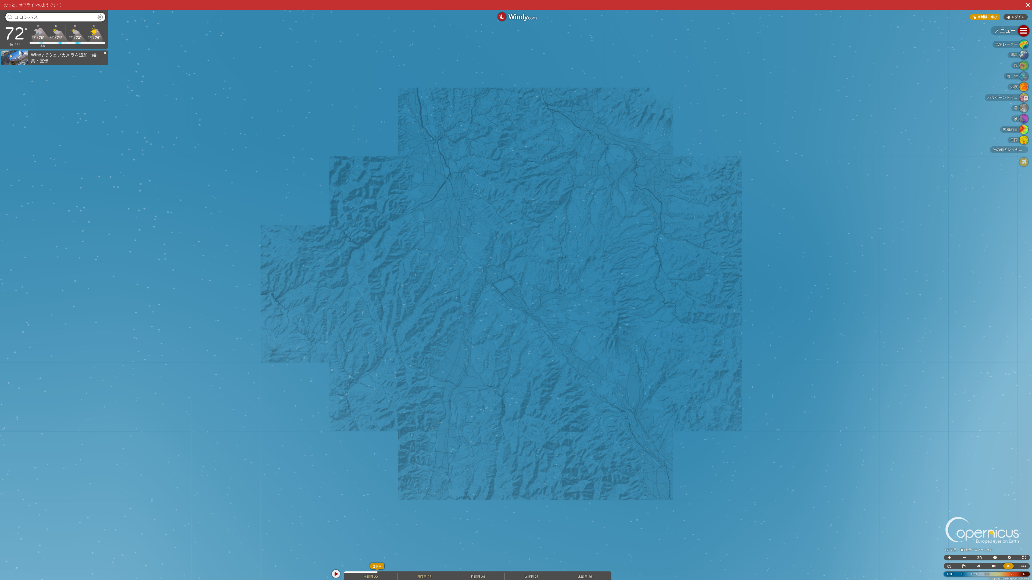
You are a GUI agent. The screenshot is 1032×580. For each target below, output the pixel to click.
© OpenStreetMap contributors (1009, 578)
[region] (516, 290)
